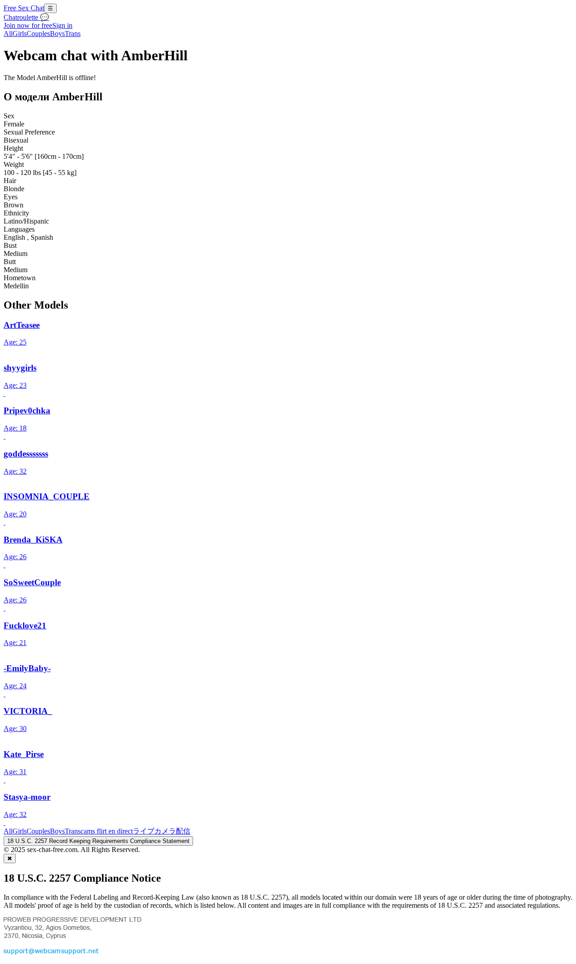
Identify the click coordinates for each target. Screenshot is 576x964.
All (8, 33)
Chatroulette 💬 (26, 17)
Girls (20, 33)
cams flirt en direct (107, 831)
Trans (73, 33)
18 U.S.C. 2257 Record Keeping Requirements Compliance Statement (98, 841)
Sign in (62, 25)
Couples (38, 33)
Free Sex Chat (24, 8)
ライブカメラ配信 (161, 831)
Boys (57, 33)
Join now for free (28, 25)
